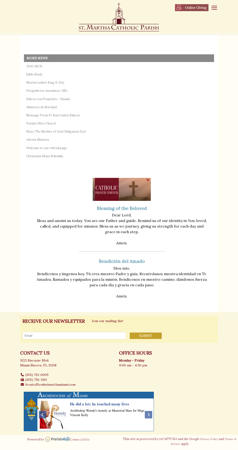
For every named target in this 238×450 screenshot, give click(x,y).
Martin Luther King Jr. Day (45, 83)
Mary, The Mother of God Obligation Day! (56, 132)
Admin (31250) (80, 439)
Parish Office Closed (41, 123)
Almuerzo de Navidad (41, 107)
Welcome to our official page (46, 148)
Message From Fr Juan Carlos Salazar (53, 115)
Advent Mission (37, 140)
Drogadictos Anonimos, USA (46, 91)
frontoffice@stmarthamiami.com (50, 384)
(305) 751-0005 (37, 375)
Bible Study (34, 74)
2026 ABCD (34, 66)
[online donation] (191, 7)
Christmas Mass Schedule (44, 156)
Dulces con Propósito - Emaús (48, 99)
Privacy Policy (209, 439)
